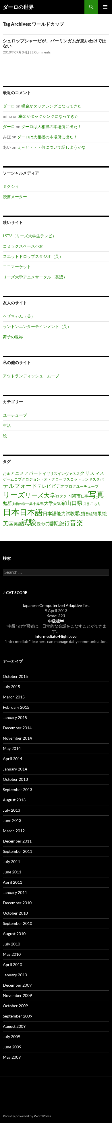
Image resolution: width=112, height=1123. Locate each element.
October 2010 (15, 913)
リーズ (14, 494)
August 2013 (14, 799)
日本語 (31, 512)
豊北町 (42, 523)
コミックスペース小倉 (23, 246)
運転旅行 (59, 523)
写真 (96, 494)
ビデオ (58, 486)
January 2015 (15, 717)
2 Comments (41, 52)
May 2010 (12, 954)
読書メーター (15, 196)
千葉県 (38, 503)
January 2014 (15, 768)
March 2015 (14, 696)
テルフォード (20, 485)
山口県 (74, 502)
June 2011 (12, 871)
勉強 (8, 503)
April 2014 (12, 758)
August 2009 (14, 1026)
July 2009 (11, 1036)
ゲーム (8, 479)
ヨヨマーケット (17, 266)
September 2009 (17, 1016)
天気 (57, 503)
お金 (6, 473)
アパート (33, 473)
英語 (17, 523)
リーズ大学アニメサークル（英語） (35, 276)
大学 (48, 503)
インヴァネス (68, 473)
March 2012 (14, 830)
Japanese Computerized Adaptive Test (56, 605)
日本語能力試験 (59, 513)
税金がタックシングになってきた (51, 105)
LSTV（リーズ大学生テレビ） (29, 235)
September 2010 (17, 923)
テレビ (44, 486)
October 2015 (15, 676)
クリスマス (92, 473)
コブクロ (21, 479)
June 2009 (12, 1046)
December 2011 (17, 841)
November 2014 (17, 738)
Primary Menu (105, 7)
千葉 (29, 503)
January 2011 (15, 892)
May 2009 (12, 1057)
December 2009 (17, 985)
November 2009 (17, 995)
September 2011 (17, 851)
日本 (11, 512)
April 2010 (12, 964)
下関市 (74, 495)
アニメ (17, 473)
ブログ (70, 486)
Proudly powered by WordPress (27, 1116)
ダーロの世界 (18, 7)
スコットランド (79, 479)
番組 (89, 513)
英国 (8, 523)
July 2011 (11, 861)
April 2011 (12, 882)
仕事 (84, 496)
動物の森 (19, 503)
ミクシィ (11, 186)
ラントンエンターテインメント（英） (37, 326)
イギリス (50, 473)
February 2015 (16, 707)
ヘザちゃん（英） (19, 316)
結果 (97, 513)
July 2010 (11, 943)
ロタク (61, 496)
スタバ (98, 479)
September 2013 (17, 789)
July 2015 (11, 686)
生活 (7, 425)
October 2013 (15, 779)
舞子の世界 (13, 336)
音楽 (76, 523)
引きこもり (91, 503)
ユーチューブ (15, 415)
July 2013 (11, 810)
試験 (29, 522)
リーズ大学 (40, 495)
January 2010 (15, 974)
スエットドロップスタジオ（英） (33, 256)
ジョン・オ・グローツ (47, 479)
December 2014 (17, 727)
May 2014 (12, 748)
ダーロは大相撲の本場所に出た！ (51, 126)
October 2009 (15, 1005)
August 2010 (14, 933)
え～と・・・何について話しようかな (51, 147)
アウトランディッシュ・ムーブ (31, 375)
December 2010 (17, 902)
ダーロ (9, 105)
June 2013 (12, 820)
